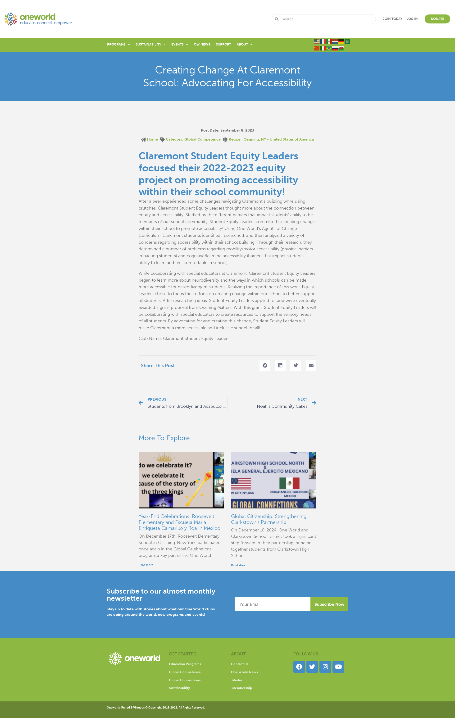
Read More (146, 565)
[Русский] (335, 48)
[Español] (329, 41)
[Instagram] (325, 667)
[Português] (329, 48)
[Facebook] (299, 667)
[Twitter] (312, 667)
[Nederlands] (335, 41)
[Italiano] (323, 48)
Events (177, 44)
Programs (116, 44)
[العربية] (348, 41)
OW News (202, 44)
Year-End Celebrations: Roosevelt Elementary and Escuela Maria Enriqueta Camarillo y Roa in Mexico (179, 522)
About (242, 44)
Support (223, 44)
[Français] (323, 41)
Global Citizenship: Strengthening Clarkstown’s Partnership (268, 519)
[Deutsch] (341, 41)
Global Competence (202, 139)
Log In (412, 19)
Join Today (392, 19)
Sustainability (148, 44)
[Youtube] (338, 667)
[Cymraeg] (341, 48)
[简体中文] (317, 48)
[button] (264, 365)
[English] (317, 41)
